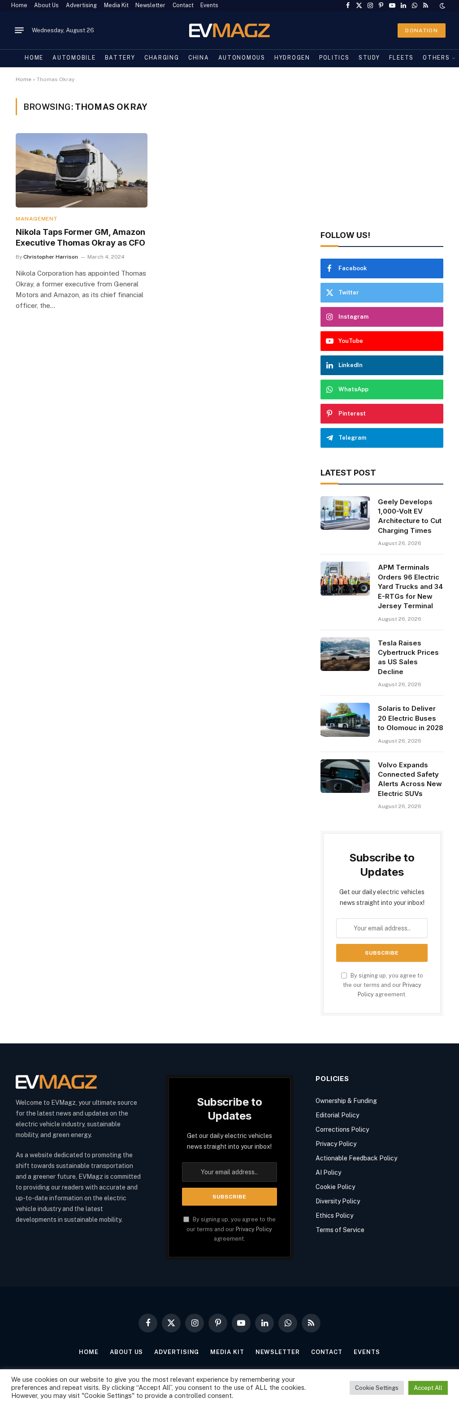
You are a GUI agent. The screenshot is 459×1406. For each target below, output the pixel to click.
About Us (46, 5)
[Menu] (19, 30)
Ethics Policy (334, 1215)
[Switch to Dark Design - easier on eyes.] (441, 6)
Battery (120, 58)
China (198, 58)
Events (209, 5)
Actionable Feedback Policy (356, 1158)
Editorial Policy (337, 1115)
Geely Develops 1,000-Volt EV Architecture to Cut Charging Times (410, 516)
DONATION (421, 30)
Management (37, 219)
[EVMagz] (229, 30)
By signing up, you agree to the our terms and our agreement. (383, 985)
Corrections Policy (342, 1129)
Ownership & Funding (346, 1100)
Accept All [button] (428, 1387)
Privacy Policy (254, 1229)
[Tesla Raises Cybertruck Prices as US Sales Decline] (345, 654)
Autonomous (241, 58)
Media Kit (116, 5)
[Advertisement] (381, 154)
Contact (183, 5)
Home (19, 5)
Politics (334, 58)
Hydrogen (292, 58)
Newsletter (150, 5)
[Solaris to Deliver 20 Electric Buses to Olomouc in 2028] (345, 720)
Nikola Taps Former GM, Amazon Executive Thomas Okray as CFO (80, 237)
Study (369, 58)
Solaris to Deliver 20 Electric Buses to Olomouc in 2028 (410, 718)
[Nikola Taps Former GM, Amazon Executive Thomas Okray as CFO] (81, 170)
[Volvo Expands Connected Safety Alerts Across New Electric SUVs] (345, 776)
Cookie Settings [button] (376, 1387)
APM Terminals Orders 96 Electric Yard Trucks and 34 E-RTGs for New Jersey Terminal (410, 586)
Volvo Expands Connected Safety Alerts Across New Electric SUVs (410, 779)
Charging (161, 58)
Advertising (81, 5)
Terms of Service (340, 1229)
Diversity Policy (338, 1201)
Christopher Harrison (50, 257)
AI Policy (328, 1172)
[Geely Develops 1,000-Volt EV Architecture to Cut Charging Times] (345, 513)
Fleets (401, 58)
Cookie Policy (335, 1186)
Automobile (73, 58)
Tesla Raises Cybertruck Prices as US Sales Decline (408, 657)
